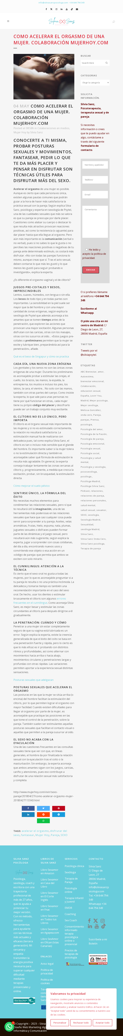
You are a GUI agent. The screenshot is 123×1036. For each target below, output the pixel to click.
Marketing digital (39, 1027)
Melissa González (91, 410)
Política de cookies (47, 981)
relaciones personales (93, 500)
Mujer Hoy (19, 132)
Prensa (95, 419)
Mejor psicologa (99, 400)
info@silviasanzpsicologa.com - (54, 2)
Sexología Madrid (90, 519)
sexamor (101, 510)
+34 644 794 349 (77, 2)
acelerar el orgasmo (35, 831)
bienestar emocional (92, 381)
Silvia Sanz (36, 132)
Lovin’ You (96, 395)
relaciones (97, 490)
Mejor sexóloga (89, 405)
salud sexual (88, 510)
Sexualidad (87, 524)
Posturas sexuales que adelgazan (33, 680)
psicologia (86, 424)
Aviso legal (47, 963)
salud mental (88, 505)
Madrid (85, 400)
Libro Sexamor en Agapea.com (50, 930)
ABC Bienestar (89, 371)
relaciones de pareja (92, 495)
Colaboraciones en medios (53, 128)
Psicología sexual (90, 448)
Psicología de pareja (92, 438)
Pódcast (85, 490)
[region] (81, 1009)
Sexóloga (70, 872)
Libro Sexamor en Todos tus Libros (49, 919)
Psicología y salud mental (91, 460)
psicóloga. (86, 476)
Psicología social (90, 453)
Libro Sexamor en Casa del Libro (49, 883)
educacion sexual (90, 390)
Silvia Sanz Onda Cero (93, 538)
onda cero (86, 414)
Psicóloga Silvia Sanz (92, 486)
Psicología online (71, 890)
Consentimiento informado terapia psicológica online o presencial (74, 935)
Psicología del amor (92, 429)
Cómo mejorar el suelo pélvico (31, 486)
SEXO (64, 835)
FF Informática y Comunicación (33, 1028)
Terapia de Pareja (71, 880)
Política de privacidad (47, 971)
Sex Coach (71, 920)
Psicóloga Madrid (90, 481)
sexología (93, 514)
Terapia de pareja (91, 548)
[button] (9, 1027)
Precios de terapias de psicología (71, 954)
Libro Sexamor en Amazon (49, 871)
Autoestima (87, 376)
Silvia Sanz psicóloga (92, 543)
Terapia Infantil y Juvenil (74, 899)
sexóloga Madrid (90, 529)
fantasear (27, 835)
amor (101, 371)
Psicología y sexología (93, 466)
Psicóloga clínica (74, 866)
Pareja (55, 835)
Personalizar (59, 1022)
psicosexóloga (89, 471)
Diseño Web (21, 1027)
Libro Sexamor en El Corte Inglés (49, 896)
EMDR (68, 908)
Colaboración (88, 386)
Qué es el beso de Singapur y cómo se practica (41, 356)
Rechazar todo (81, 1022)
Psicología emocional (92, 443)
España (85, 395)
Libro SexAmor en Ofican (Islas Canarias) (50, 942)
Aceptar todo (103, 1022)
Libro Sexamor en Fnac (49, 907)
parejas (85, 419)
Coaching (70, 914)
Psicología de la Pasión (94, 434)
